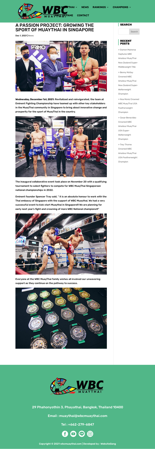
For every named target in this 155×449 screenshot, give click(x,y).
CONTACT (83, 15)
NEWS (85, 7)
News (31, 35)
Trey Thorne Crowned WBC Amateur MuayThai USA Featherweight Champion (127, 153)
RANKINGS (99, 7)
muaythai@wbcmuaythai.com (83, 416)
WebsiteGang (108, 443)
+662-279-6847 (81, 424)
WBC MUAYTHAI (64, 7)
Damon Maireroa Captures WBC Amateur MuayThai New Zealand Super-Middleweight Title (128, 58)
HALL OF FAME (64, 15)
